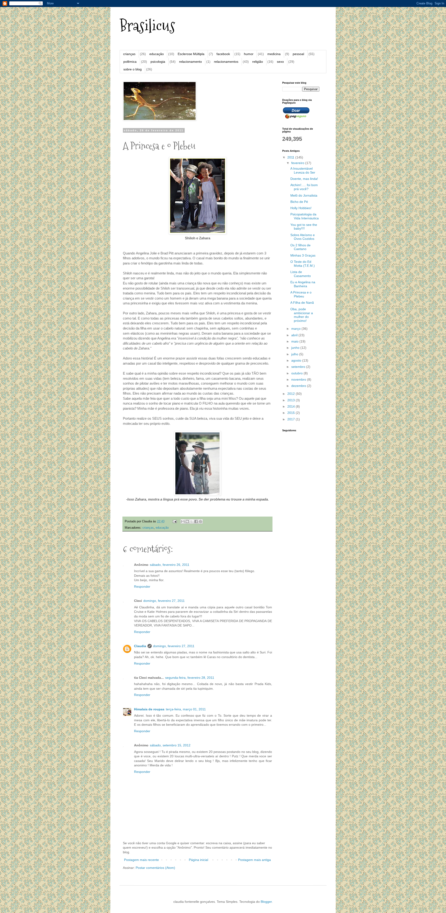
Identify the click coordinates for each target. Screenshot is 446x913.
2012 (291, 394)
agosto (296, 360)
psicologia (158, 61)
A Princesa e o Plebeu (301, 294)
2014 (291, 406)
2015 (291, 413)
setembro (298, 367)
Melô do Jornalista (303, 195)
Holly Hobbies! (301, 208)
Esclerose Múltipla (191, 54)
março (296, 328)
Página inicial (198, 860)
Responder (142, 586)
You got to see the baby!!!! (303, 227)
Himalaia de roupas (149, 709)
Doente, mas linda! (304, 179)
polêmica (130, 61)
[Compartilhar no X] (191, 521)
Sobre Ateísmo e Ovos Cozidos (302, 237)
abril (294, 335)
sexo (280, 61)
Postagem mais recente (141, 860)
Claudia (140, 646)
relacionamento (190, 61)
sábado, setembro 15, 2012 (170, 745)
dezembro (299, 386)
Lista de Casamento (300, 274)
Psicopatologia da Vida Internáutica (304, 216)
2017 (291, 419)
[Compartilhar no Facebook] (196, 521)
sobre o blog (132, 69)
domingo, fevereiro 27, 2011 (164, 601)
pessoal (298, 54)
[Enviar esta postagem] (174, 521)
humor (248, 54)
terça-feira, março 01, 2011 (186, 709)
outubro (297, 373)
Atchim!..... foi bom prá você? (304, 187)
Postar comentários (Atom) (155, 868)
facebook (223, 54)
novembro (299, 379)
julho (295, 354)
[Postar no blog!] (187, 521)
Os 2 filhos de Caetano (300, 247)
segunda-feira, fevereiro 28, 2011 (189, 677)
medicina (274, 54)
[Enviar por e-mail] (182, 521)
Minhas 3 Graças (302, 255)
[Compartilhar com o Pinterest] (200, 521)
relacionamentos (226, 61)
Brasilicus (147, 25)
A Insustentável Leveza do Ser (302, 170)
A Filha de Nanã (302, 302)
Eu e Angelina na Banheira (302, 284)
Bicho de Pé (299, 202)
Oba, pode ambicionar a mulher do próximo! (301, 315)
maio (295, 341)
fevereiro (298, 163)
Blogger (266, 901)
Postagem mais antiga (254, 860)
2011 (291, 157)
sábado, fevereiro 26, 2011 (169, 565)
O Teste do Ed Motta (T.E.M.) (302, 263)
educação (156, 54)
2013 (291, 400)
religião (257, 61)
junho (295, 347)
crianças (129, 54)
